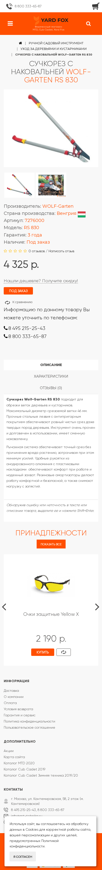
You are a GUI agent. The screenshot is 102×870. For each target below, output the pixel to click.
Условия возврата (18, 709)
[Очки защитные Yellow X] (51, 584)
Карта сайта (14, 757)
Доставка (11, 691)
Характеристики (51, 376)
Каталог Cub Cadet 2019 (24, 769)
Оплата (10, 703)
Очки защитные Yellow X (51, 614)
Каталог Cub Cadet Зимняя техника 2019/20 (41, 775)
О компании (14, 697)
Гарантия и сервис (19, 715)
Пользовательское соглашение (29, 727)
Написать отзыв (61, 251)
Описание (51, 365)
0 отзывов (36, 251)
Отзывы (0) (51, 388)
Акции (9, 751)
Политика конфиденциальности (29, 721)
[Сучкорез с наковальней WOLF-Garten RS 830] (19, 185)
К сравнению (22, 302)
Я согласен (23, 856)
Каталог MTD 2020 (19, 763)
